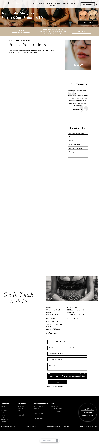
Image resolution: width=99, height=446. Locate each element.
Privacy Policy (72, 376)
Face (2, 408)
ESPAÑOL (95, 1)
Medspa (57, 3)
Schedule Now (87, 4)
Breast (3, 406)
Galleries (65, 3)
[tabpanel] (77, 55)
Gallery (3, 417)
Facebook (20, 408)
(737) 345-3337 (51, 318)
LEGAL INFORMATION (31, 426)
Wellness (49, 3)
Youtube (20, 413)
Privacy (58, 386)
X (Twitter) (21, 415)
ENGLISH (90, 1)
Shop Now (81, 31)
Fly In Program (5, 419)
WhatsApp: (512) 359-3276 (38, 418)
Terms (62, 386)
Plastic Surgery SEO (84, 426)
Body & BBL (4, 411)
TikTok (19, 411)
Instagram (21, 406)
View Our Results (88, 22)
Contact (52, 5)
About (73, 3)
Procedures (40, 3)
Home (33, 3)
